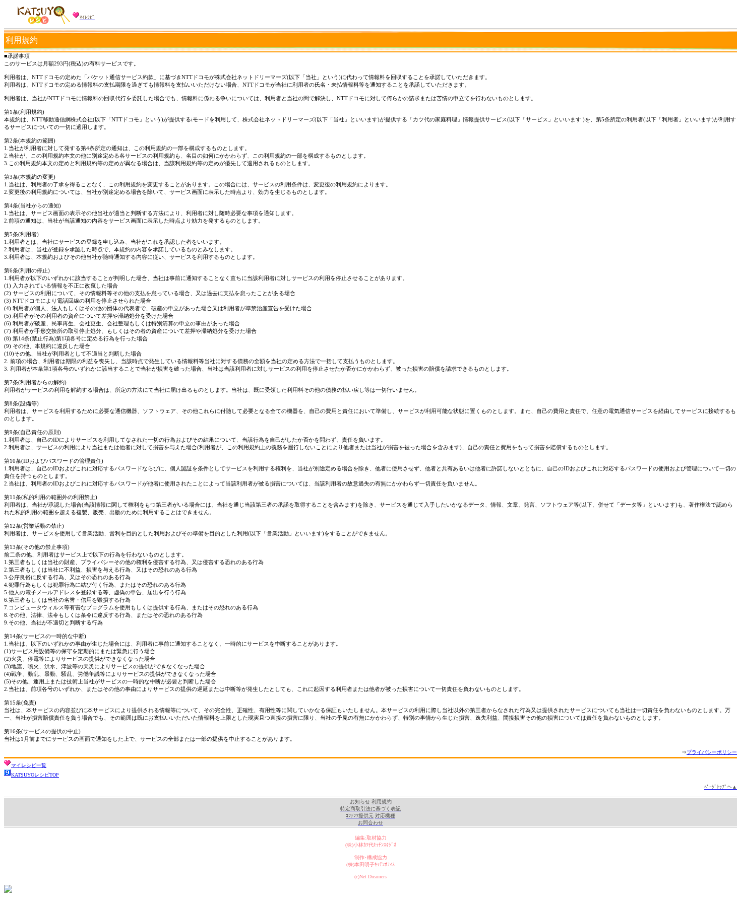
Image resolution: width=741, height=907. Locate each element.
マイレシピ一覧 (28, 765)
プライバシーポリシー (712, 752)
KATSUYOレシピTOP (35, 775)
